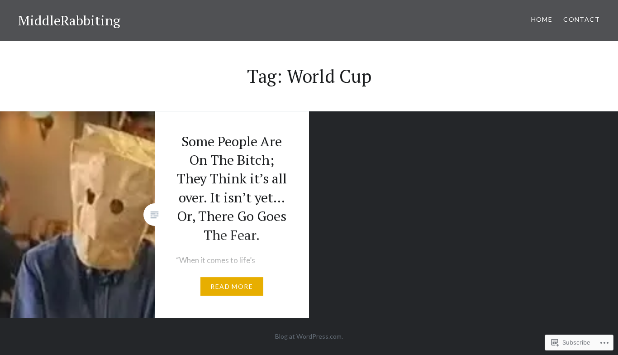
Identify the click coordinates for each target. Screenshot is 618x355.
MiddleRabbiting (69, 20)
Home (542, 19)
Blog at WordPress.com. (309, 336)
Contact (581, 19)
